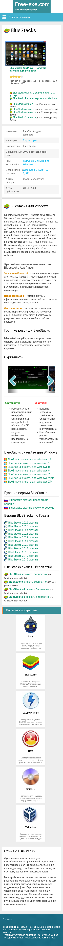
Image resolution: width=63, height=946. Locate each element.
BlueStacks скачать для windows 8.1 (30, 466)
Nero (30, 751)
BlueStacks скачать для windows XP (30, 481)
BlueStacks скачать (23, 104)
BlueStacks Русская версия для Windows (35, 98)
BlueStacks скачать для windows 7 (29, 474)
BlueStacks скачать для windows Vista (31, 478)
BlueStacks (31, 674)
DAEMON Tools (31, 712)
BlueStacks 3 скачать (24, 117)
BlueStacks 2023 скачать (23, 533)
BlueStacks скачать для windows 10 (29, 463)
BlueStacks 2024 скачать (23, 530)
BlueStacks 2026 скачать (23, 522)
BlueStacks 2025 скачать (23, 526)
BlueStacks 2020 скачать (23, 544)
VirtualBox (30, 827)
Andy (30, 636)
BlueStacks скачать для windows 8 (29, 470)
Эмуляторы (30, 140)
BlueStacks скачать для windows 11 (29, 459)
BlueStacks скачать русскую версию (31, 507)
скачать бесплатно (28, 574)
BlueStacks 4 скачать (24, 112)
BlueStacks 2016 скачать (23, 559)
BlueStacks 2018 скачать (23, 552)
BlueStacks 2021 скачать (23, 541)
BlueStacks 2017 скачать (23, 555)
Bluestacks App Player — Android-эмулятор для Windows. (28, 69)
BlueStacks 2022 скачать (23, 537)
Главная (7, 919)
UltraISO (30, 789)
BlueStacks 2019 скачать (23, 548)
